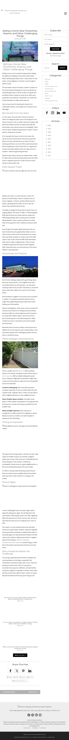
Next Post (33, 692)
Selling (10, 677)
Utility (16, 677)
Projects (23, 677)
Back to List (20, 655)
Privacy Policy (27, 728)
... (27, 681)
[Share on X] (16, 670)
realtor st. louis (48, 96)
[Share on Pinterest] (23, 670)
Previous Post (9, 692)
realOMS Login (51, 737)
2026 (49, 125)
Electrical (30, 677)
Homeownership (49, 88)
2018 (49, 152)
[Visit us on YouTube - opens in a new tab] (64, 112)
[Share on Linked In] (29, 670)
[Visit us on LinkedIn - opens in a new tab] (58, 112)
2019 (49, 149)
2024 (49, 132)
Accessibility (35, 728)
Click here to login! (55, 56)
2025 (49, 129)
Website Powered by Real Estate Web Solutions (34, 734)
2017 (49, 156)
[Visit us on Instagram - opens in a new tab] (52, 112)
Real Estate (47, 79)
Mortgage (47, 98)
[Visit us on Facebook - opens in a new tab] (46, 112)
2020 (49, 145)
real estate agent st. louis (51, 86)
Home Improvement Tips (51, 100)
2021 (49, 142)
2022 (49, 139)
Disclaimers (44, 737)
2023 (49, 135)
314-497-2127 (55, 710)
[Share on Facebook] (10, 670)
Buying (46, 84)
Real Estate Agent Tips (19, 681)
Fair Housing (43, 728)
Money (46, 93)
